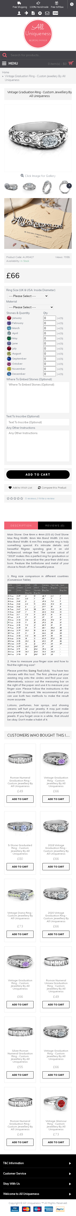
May (14, 338)
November (18, 368)
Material (11, 301)
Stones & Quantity (18, 313)
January (17, 317)
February (17, 323)
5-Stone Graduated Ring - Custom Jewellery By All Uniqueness (20, 849)
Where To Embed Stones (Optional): (29, 379)
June (15, 343)
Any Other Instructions (20, 427)
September (19, 358)
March (16, 328)
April (15, 333)
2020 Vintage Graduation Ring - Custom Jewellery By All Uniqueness (56, 917)
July (14, 348)
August (16, 353)
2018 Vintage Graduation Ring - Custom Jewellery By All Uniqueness (56, 849)
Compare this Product (54, 487)
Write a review (46, 498)
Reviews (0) (55, 525)
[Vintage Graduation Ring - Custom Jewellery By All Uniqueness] (38, 138)
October (17, 363)
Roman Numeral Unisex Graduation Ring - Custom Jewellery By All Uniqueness (56, 986)
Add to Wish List (22, 487)
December (18, 373)
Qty (45, 313)
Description (21, 525)
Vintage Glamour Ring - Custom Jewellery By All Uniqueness (56, 1125)
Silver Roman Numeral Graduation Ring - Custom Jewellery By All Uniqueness (20, 1056)
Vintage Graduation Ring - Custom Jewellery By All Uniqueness (56, 782)
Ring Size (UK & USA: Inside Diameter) (30, 290)
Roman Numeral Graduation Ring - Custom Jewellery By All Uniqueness (20, 782)
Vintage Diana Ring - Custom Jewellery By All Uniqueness (20, 915)
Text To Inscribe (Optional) (22, 416)
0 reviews (30, 498)
